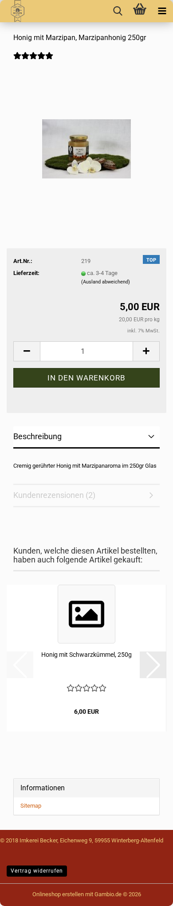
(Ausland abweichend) (105, 282)
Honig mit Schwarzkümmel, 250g (86, 654)
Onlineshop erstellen (58, 894)
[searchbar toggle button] (117, 11)
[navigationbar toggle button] (162, 11)
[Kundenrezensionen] (33, 61)
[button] (26, 351)
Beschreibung (37, 436)
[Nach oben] (24, 892)
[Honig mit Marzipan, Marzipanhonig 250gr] (86, 132)
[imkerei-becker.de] (14, 11)
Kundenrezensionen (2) (54, 495)
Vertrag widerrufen (37, 871)
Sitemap (30, 805)
